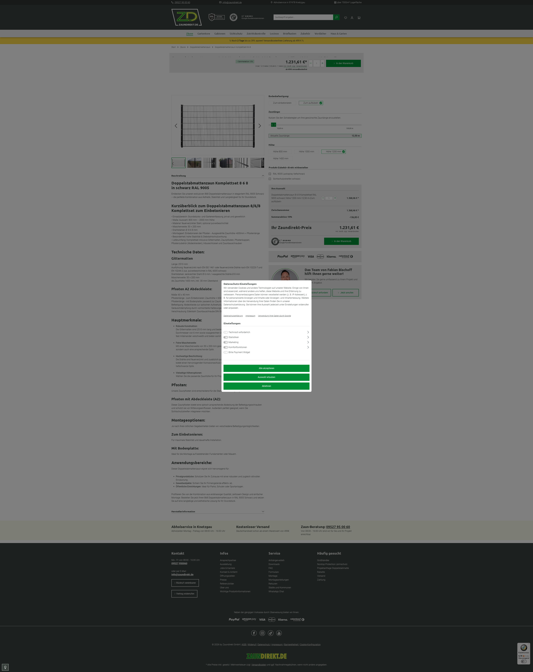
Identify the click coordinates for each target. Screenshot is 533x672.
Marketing (233, 342)
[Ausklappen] (308, 331)
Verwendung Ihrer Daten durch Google (274, 316)
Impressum (250, 316)
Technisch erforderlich (239, 332)
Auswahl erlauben (266, 377)
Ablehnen (266, 386)
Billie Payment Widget (239, 352)
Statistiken (234, 337)
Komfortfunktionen (238, 347)
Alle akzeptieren (266, 368)
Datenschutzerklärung (233, 316)
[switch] (226, 337)
